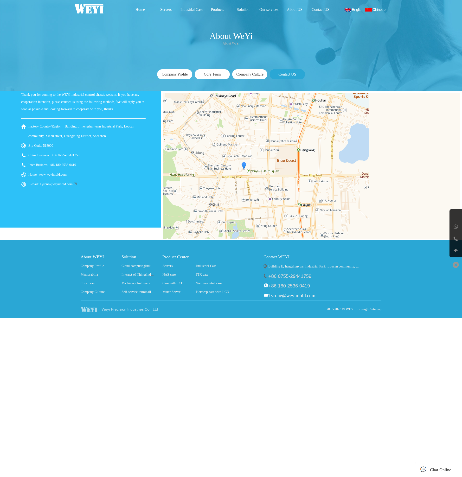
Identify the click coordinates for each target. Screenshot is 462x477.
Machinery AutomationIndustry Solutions (150, 283)
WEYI (128, 309)
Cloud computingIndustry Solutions (146, 266)
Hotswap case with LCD (212, 292)
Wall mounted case (209, 283)
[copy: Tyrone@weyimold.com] (75, 184)
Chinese (379, 9)
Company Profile (92, 266)
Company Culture (93, 292)
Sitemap (375, 309)
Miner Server (171, 292)
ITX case (202, 274)
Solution (243, 9)
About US (294, 9)
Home (140, 9)
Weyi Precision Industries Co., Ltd (96, 8)
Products (217, 9)
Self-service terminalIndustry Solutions (148, 292)
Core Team (88, 283)
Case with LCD (172, 283)
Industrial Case (191, 9)
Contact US (320, 9)
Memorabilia (89, 274)
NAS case (169, 274)
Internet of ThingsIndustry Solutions (146, 274)
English (358, 9)
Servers (166, 9)
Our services (268, 9)
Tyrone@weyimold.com (56, 184)
